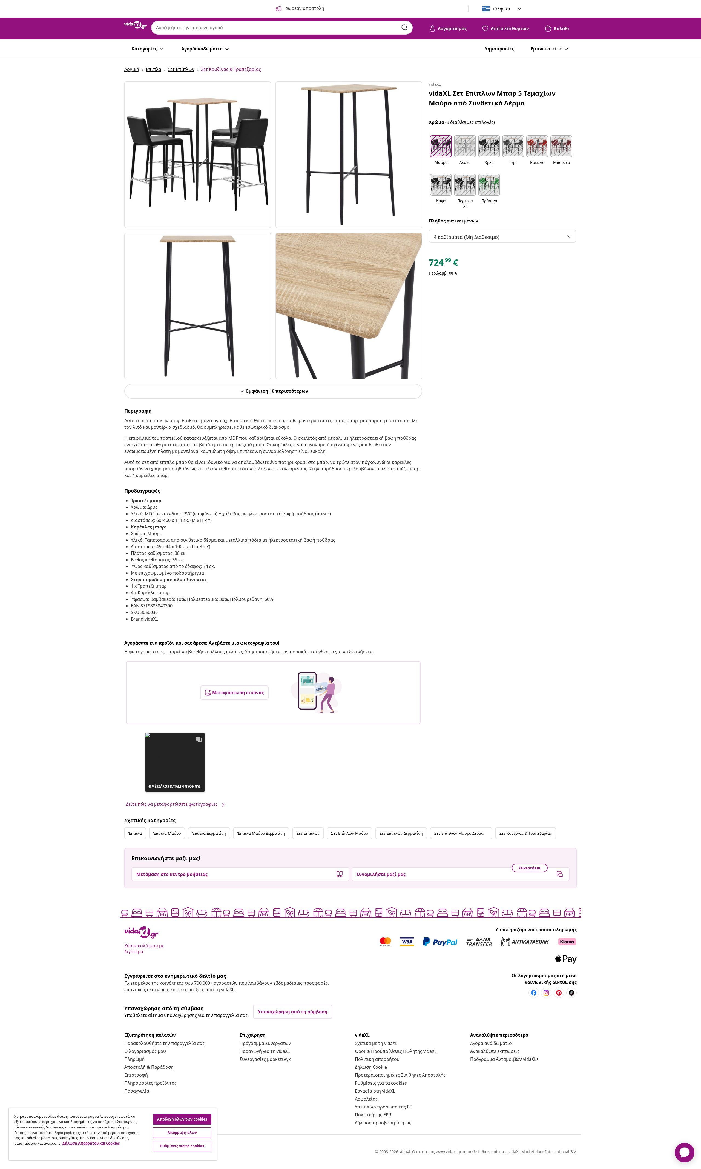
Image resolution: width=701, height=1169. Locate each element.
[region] (113, 1134)
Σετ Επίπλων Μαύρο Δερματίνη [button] (463, 833)
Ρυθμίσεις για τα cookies (381, 1083)
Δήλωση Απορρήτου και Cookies (91, 1143)
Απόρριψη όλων (182, 1132)
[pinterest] (559, 993)
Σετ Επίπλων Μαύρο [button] (349, 833)
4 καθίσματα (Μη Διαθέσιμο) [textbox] (466, 237)
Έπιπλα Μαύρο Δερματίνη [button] (261, 833)
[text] (443, 264)
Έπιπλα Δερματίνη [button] (209, 833)
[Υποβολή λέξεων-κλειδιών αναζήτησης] (404, 27)
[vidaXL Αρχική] (135, 25)
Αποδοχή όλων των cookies (182, 1119)
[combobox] (282, 28)
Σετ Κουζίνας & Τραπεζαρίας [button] (525, 833)
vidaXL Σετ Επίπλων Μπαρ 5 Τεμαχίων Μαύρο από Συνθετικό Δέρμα (492, 97)
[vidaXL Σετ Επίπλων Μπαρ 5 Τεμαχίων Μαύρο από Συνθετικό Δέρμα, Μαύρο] (198, 155)
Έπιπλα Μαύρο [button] (167, 833)
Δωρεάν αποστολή (304, 8)
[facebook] (533, 993)
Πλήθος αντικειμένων (453, 221)
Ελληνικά (501, 9)
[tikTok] (571, 993)
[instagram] (546, 993)
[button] (175, 762)
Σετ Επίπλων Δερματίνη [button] (401, 833)
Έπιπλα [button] (135, 833)
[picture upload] (316, 692)
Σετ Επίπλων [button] (308, 833)
